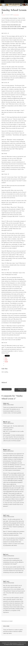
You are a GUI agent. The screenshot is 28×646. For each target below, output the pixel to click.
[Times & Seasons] (14, 5)
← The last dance (7, 389)
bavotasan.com (20, 644)
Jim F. (4, 14)
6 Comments (16, 14)
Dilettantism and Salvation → (21, 390)
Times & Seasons (13, 643)
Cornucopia (4, 6)
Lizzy (4, 403)
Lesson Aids (10, 6)
